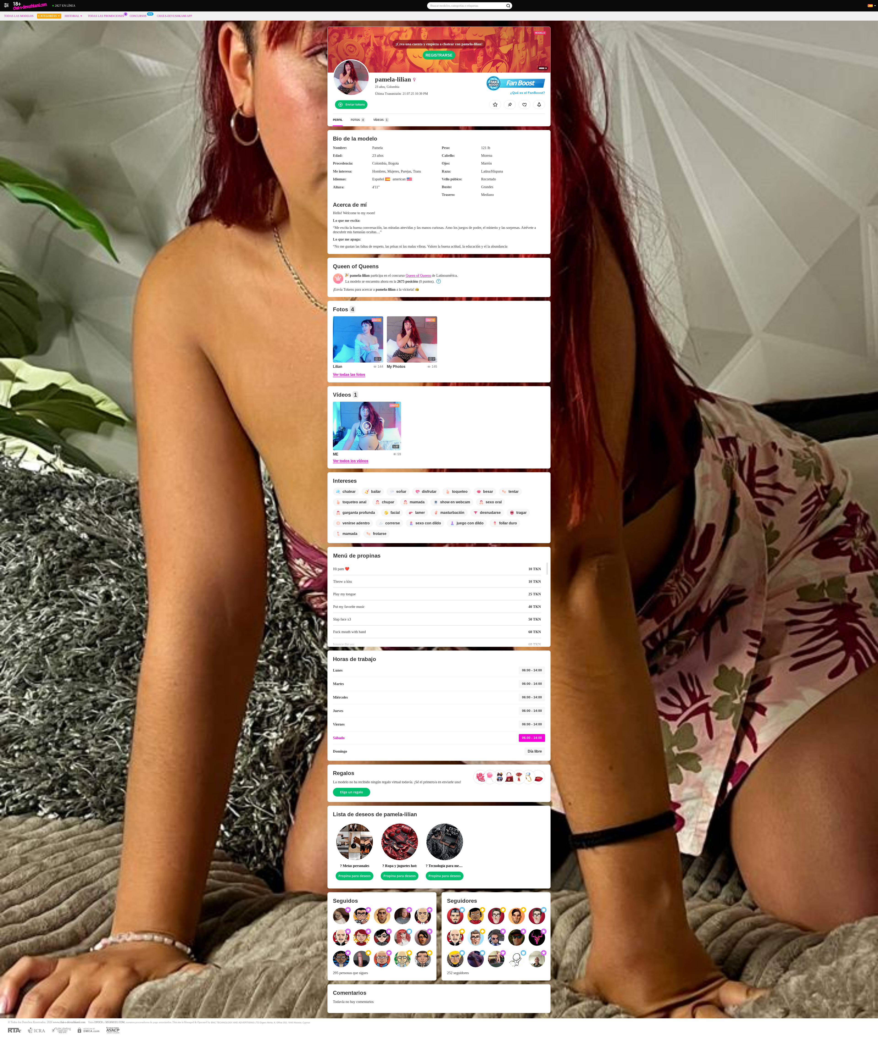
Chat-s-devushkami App (174, 16)
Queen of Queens (418, 275)
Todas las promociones (106, 16)
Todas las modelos (19, 16)
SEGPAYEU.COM (115, 1022)
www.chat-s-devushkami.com (69, 1022)
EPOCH (98, 1022)
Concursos (138, 16)
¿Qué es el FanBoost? (527, 93)
